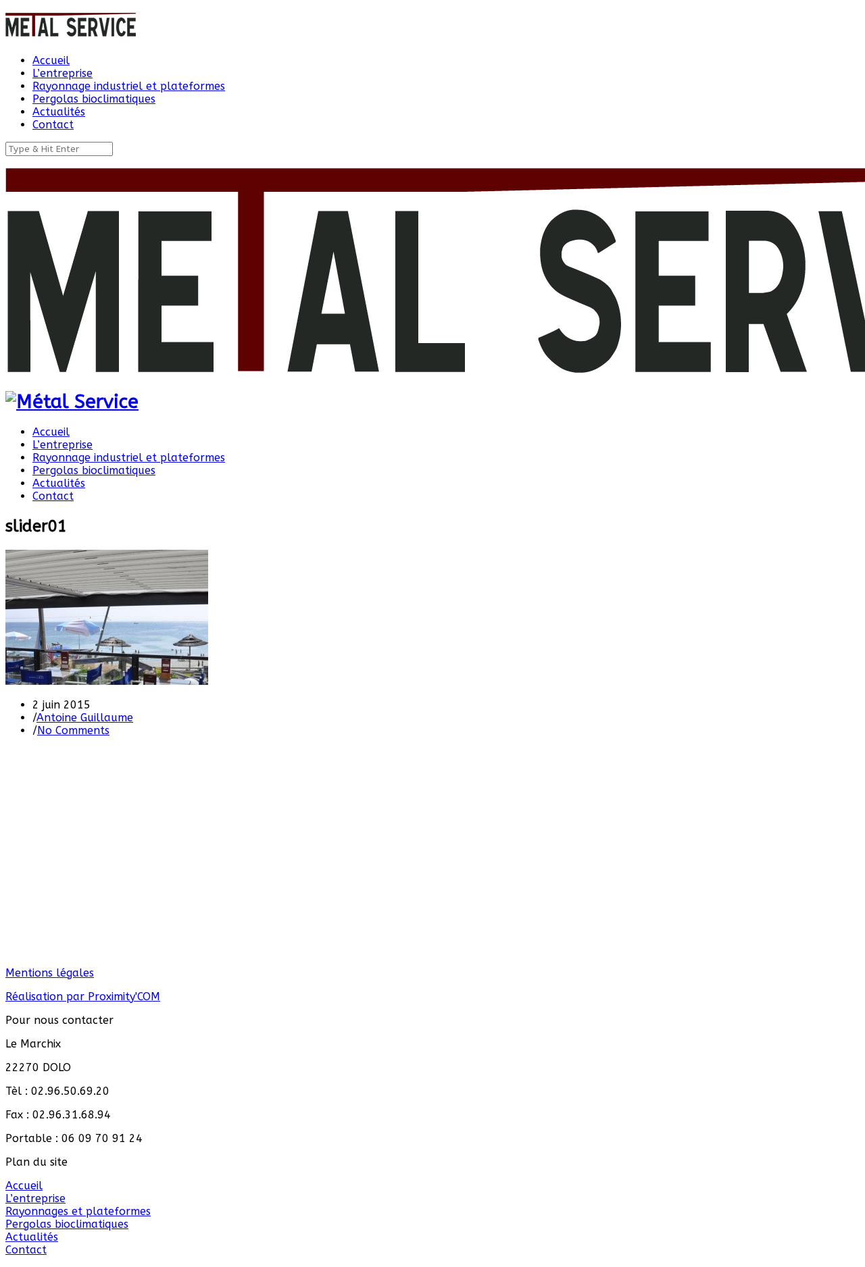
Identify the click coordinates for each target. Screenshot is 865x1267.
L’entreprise (35, 1198)
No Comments (73, 730)
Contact (26, 1249)
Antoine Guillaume (84, 717)
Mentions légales (49, 972)
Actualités (31, 1237)
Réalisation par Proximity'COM (82, 996)
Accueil (24, 1185)
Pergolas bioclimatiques (66, 1224)
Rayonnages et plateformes (78, 1211)
